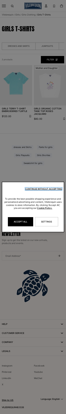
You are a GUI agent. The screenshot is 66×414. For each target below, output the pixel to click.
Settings (46, 221)
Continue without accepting (43, 189)
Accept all (20, 221)
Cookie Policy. (44, 208)
